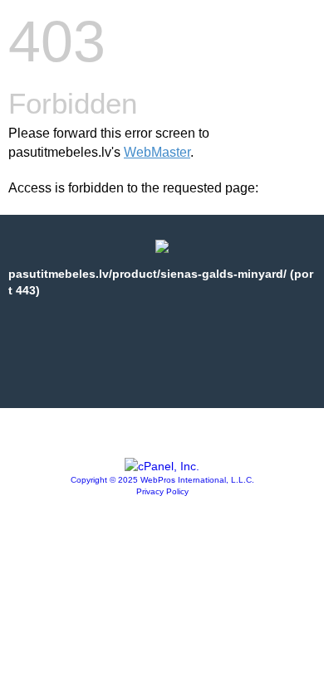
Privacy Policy (162, 491)
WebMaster (157, 152)
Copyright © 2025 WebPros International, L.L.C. (162, 479)
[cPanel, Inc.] (162, 466)
